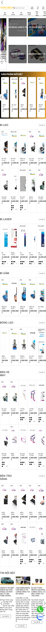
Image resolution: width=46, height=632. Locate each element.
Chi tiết (4, 616)
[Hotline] (40, 609)
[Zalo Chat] (40, 617)
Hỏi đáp (43, 7)
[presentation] (1, 34)
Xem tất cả (42, 125)
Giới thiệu (32, 7)
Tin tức (38, 7)
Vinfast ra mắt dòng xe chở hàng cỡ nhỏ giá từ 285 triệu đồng (7, 592)
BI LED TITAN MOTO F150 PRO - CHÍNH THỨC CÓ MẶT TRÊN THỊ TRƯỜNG (38, 592)
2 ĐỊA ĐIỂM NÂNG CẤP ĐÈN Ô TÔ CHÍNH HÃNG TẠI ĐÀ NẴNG (23, 591)
